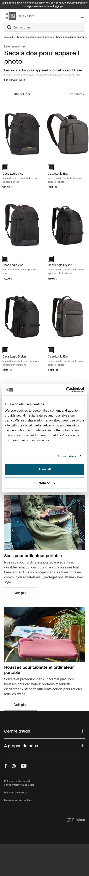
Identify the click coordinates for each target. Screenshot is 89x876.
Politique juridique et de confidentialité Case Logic (19, 782)
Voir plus (25, 594)
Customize (42, 483)
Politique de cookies (15, 792)
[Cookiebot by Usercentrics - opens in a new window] (66, 389)
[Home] (17, 16)
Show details (66, 456)
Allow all (44, 469)
